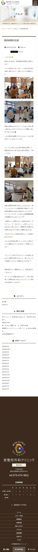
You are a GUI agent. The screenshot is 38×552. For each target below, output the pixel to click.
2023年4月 (5, 366)
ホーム (19, 512)
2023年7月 (5, 360)
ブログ (19, 540)
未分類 (4, 301)
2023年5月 (5, 363)
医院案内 (19, 519)
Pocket (21, 51)
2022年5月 (5, 389)
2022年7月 (5, 386)
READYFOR (6, 322)
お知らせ (23, 47)
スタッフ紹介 (19, 516)
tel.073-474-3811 (19, 475)
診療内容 (19, 523)
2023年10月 (6, 358)
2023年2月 (5, 369)
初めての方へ (19, 526)
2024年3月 (5, 355)
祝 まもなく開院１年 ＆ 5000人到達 (15, 325)
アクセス (32, 549)
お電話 (7, 549)
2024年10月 (6, 349)
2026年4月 (5, 346)
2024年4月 (5, 352)
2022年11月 (6, 377)
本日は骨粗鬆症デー (8, 334)
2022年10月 (6, 380)
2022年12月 (6, 375)
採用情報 (19, 533)
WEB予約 (20, 549)
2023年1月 (5, 372)
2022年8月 (5, 383)
